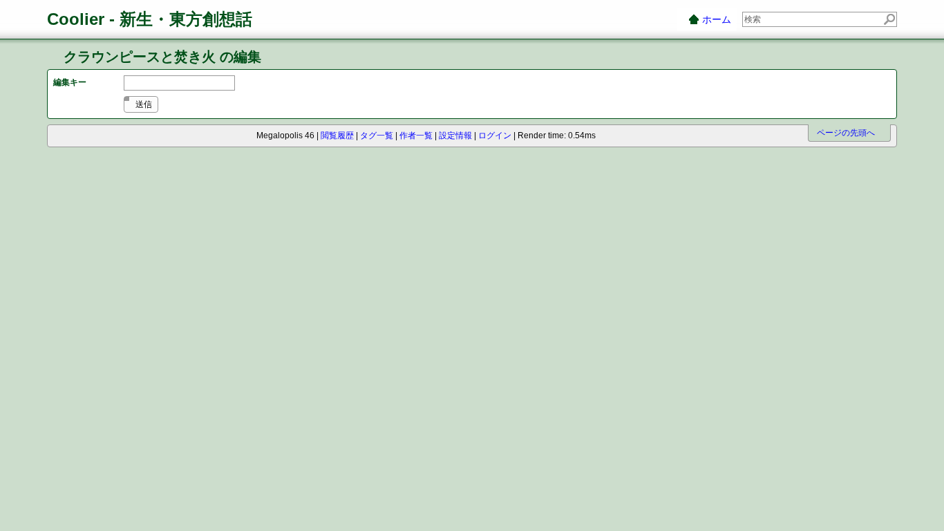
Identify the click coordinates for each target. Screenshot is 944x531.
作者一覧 (416, 135)
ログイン (494, 135)
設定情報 (455, 135)
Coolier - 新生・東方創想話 (149, 19)
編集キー (69, 82)
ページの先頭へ (846, 133)
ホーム (716, 19)
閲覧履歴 (337, 135)
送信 (143, 104)
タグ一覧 (376, 135)
